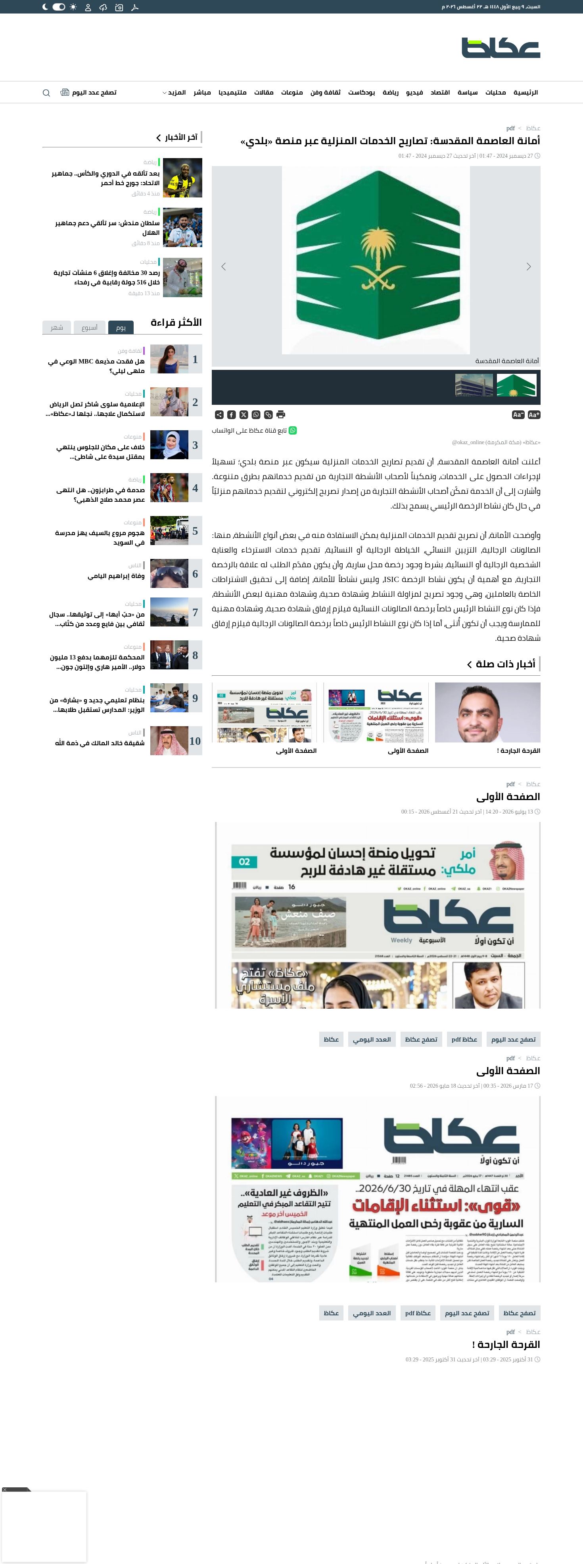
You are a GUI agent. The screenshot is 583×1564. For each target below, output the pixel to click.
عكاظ (528, 128)
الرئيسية (526, 92)
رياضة (391, 92)
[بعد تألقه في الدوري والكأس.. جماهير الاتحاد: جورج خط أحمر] (182, 177)
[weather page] (103, 7)
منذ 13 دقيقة (144, 293)
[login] (88, 7)
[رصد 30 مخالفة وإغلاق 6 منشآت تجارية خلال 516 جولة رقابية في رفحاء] (182, 277)
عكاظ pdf (464, 1039)
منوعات (292, 92)
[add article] (119, 7)
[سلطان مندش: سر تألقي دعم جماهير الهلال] (182, 227)
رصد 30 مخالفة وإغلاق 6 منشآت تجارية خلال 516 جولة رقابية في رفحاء (107, 277)
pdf (510, 128)
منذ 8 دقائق (146, 243)
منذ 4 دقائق (146, 193)
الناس (135, 565)
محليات (495, 92)
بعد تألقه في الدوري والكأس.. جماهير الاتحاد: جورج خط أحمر (106, 178)
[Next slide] (224, 266)
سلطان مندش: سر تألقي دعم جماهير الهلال (107, 227)
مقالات (264, 92)
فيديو (414, 92)
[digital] (135, 7)
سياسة (468, 92)
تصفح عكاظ (421, 1039)
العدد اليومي (372, 1039)
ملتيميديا (233, 92)
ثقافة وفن (326, 92)
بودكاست (361, 92)
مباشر (202, 92)
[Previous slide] (528, 266)
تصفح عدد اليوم (513, 1039)
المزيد (176, 92)
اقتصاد (440, 92)
